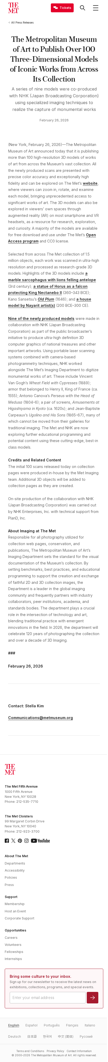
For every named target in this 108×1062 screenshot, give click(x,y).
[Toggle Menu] (95, 8)
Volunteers (13, 945)
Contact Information (79, 1051)
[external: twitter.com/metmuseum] (13, 841)
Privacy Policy (55, 1051)
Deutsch (14, 1036)
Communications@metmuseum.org (40, 717)
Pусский (86, 1036)
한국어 (47, 1036)
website (90, 183)
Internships (13, 959)
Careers (11, 938)
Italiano (90, 1025)
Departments (15, 863)
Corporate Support (19, 918)
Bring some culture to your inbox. (40, 976)
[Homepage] (13, 8)
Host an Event (15, 911)
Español (31, 1025)
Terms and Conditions (30, 1051)
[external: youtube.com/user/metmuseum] (40, 841)
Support (11, 897)
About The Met (16, 856)
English (13, 1025)
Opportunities (15, 930)
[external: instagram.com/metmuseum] (26, 841)
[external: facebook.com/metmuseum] (7, 841)
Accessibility (15, 870)
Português (52, 1025)
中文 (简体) (65, 1036)
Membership (15, 904)
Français (72, 1025)
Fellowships (14, 952)
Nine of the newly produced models (41, 318)
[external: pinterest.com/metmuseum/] (20, 841)
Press (9, 885)
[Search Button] (82, 8)
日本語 (32, 1036)
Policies (11, 877)
